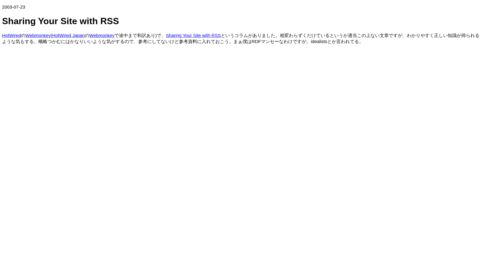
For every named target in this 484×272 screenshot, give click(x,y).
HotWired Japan (68, 35)
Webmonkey (38, 35)
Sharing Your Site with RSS (193, 35)
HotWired (11, 35)
